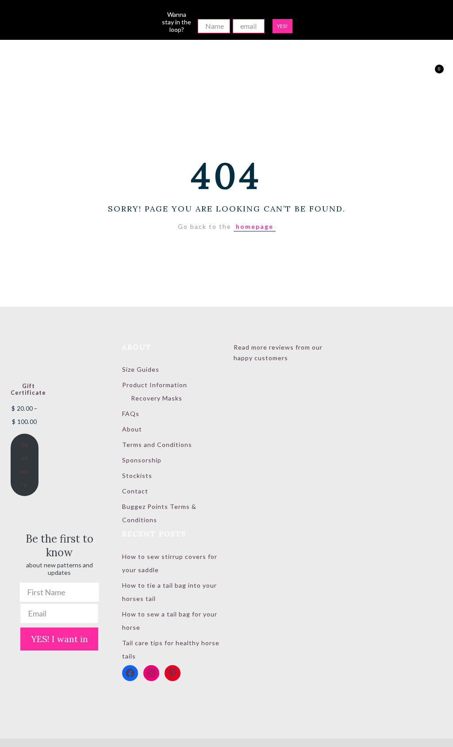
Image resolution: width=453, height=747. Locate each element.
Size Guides (140, 369)
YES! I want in (59, 638)
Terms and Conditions (157, 444)
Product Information (154, 385)
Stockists (137, 475)
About (132, 429)
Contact (135, 491)
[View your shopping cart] (432, 73)
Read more (24, 464)
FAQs (130, 413)
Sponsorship (141, 460)
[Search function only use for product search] (401, 73)
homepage (254, 226)
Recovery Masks (156, 398)
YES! (282, 26)
